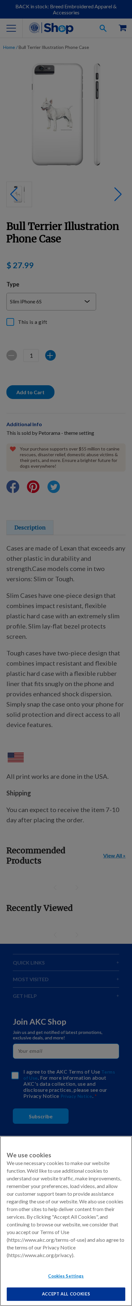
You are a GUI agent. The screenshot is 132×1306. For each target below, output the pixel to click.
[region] (66, 1221)
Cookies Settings (66, 1276)
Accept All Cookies (66, 1293)
